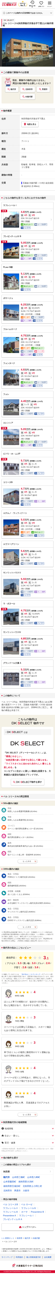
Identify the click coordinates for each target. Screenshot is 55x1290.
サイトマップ (7, 1257)
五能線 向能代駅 (30, 183)
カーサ (24, 1212)
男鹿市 (45, 89)
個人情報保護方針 (33, 1257)
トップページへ (29, 1227)
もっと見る (27, 1114)
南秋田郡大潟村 (25, 1182)
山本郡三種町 (18, 1177)
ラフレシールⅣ (28, 1208)
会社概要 (47, 1257)
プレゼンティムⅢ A (12, 1219)
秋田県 (6, 1171)
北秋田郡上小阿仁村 (32, 1186)
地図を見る (31, 124)
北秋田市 (29, 89)
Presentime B (37, 1212)
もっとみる (27, 861)
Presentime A (9, 1215)
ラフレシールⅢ (10, 1212)
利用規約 (19, 1257)
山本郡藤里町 (9, 1182)
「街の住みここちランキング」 (31, 974)
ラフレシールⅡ (10, 1208)
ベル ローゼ (26, 1204)
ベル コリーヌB (10, 1204)
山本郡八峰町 (33, 1177)
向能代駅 (29, 97)
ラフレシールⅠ (26, 1215)
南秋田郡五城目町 (11, 1186)
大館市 (26, 1190)
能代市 (13, 89)
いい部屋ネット (8, 1238)
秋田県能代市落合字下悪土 (33, 118)
